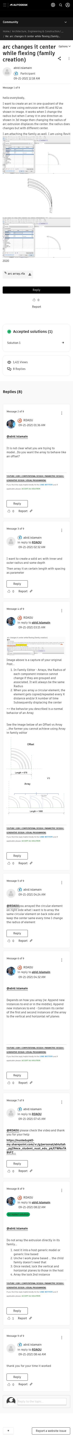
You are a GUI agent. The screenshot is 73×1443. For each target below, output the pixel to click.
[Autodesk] (19, 4)
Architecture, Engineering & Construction (35, 31)
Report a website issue (51, 1431)
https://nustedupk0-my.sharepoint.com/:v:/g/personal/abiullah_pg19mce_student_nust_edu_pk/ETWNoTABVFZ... (36, 1146)
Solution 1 (13, 343)
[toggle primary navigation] (6, 5)
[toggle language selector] (53, 5)
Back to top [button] (8, 1430)
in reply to (29, 542)
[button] (68, 58)
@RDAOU (13, 906)
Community (10, 22)
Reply (36, 290)
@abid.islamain (17, 436)
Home (6, 31)
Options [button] (63, 46)
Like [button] (34, 300)
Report (36, 307)
